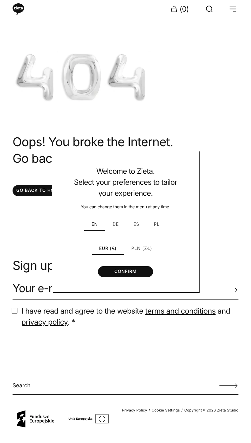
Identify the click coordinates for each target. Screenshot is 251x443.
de (116, 224)
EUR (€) (108, 248)
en (95, 224)
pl (157, 224)
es (136, 224)
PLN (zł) (141, 248)
